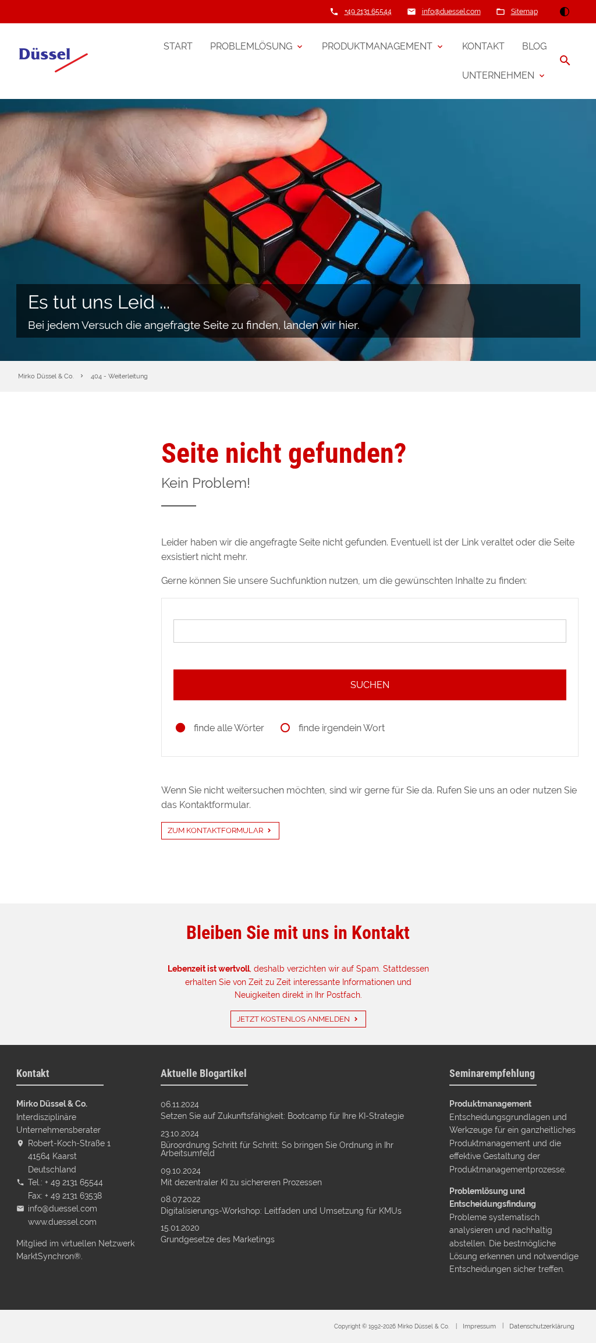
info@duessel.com (451, 12)
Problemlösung (251, 46)
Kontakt (483, 46)
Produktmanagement (377, 46)
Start (178, 46)
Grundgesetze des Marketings (218, 1239)
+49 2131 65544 (368, 12)
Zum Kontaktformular (215, 830)
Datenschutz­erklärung (541, 1326)
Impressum (479, 1326)
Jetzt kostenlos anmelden (293, 1019)
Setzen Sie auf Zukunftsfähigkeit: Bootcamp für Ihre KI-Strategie (282, 1116)
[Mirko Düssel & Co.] (53, 61)
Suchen (369, 684)
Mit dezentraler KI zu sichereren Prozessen (241, 1182)
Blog (534, 46)
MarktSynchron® (48, 1256)
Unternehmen (498, 75)
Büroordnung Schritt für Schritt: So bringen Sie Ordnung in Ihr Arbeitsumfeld (277, 1149)
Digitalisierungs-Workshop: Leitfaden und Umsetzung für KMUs (281, 1211)
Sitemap (524, 12)
